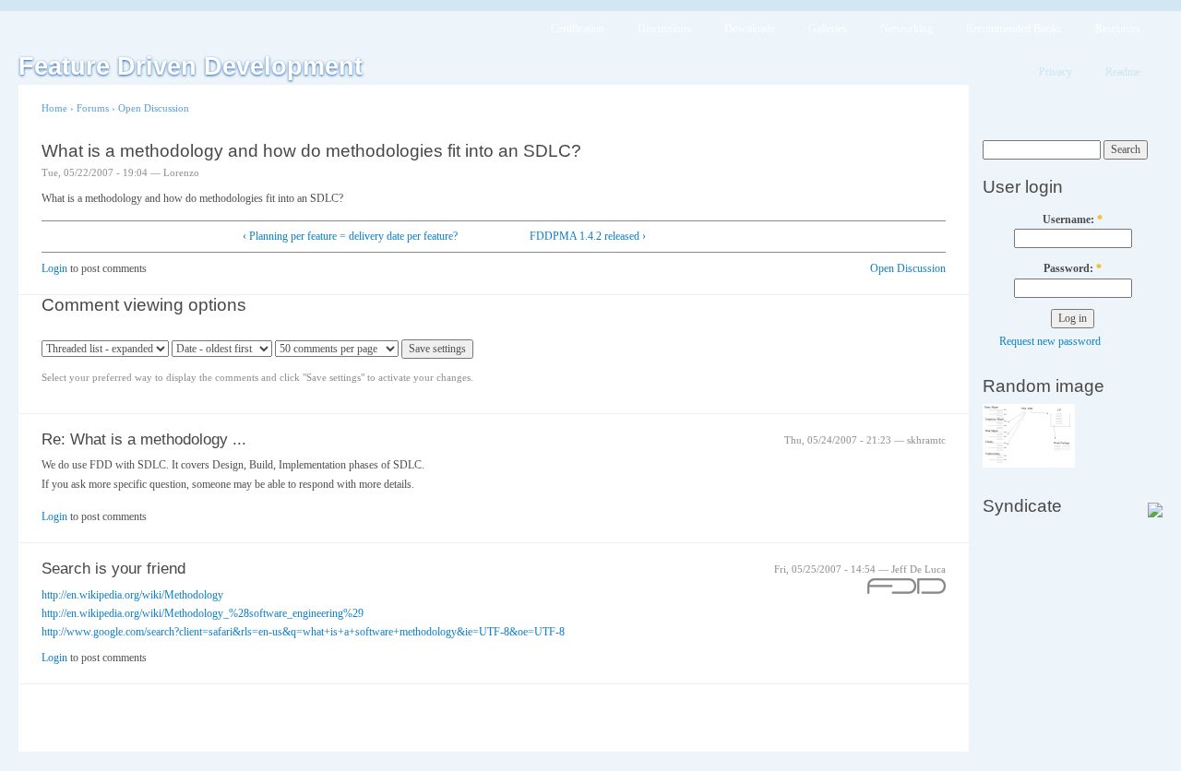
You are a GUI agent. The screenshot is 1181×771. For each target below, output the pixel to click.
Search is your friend (113, 568)
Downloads (749, 28)
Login (54, 268)
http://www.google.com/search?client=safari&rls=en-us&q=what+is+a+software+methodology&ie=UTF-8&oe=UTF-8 (303, 631)
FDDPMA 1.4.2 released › (588, 236)
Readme (1122, 71)
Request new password (1050, 341)
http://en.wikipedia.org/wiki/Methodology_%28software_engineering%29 (203, 613)
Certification (577, 28)
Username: (1073, 219)
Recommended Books (1014, 28)
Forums (93, 107)
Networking (906, 28)
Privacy (1055, 71)
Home (54, 107)
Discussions (664, 28)
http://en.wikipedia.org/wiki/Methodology (132, 594)
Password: (1073, 268)
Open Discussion (153, 107)
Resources (1117, 28)
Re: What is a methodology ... (144, 439)
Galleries (827, 28)
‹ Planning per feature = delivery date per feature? (350, 236)
